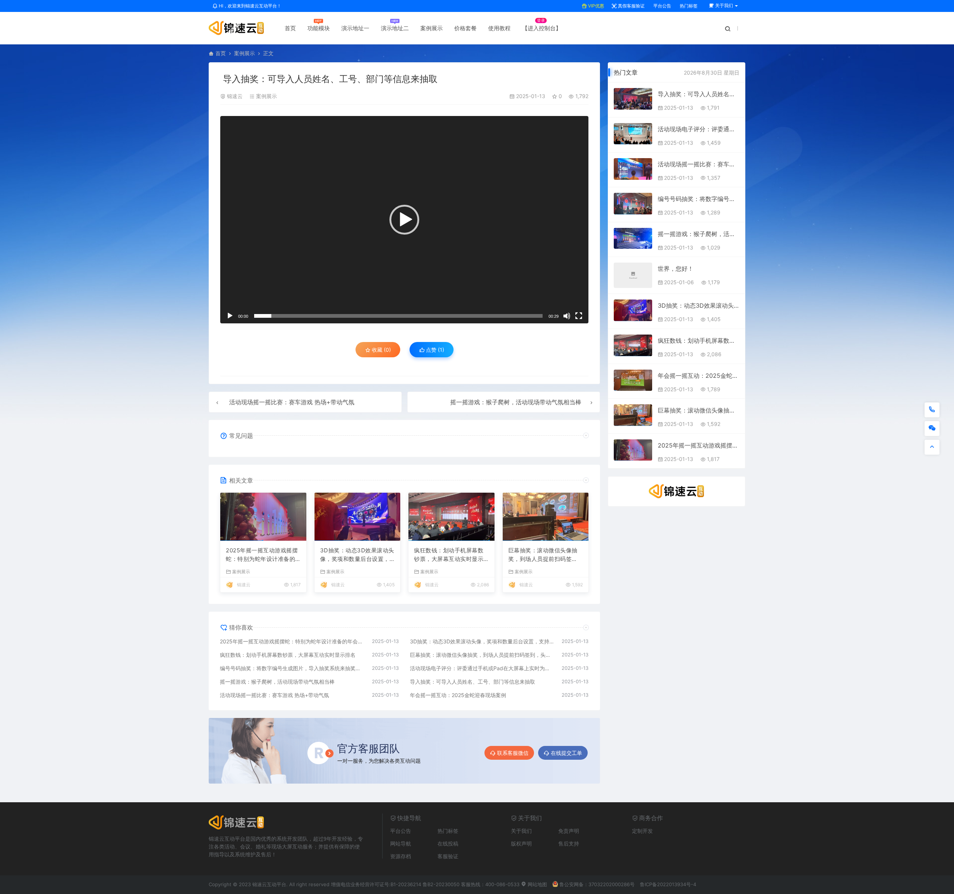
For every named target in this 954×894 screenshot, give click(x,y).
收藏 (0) (380, 349)
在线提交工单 (566, 753)
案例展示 (431, 28)
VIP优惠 (595, 6)
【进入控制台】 (541, 28)
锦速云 (235, 96)
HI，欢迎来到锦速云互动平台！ (249, 6)
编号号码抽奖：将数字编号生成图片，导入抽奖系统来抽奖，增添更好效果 (292, 668)
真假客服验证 (631, 6)
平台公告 (661, 6)
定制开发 (642, 831)
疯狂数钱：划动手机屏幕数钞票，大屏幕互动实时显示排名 (448, 555)
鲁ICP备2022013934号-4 (668, 884)
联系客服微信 (512, 753)
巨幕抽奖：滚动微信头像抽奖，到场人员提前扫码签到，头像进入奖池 (543, 555)
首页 (290, 28)
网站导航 (400, 843)
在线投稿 (447, 843)
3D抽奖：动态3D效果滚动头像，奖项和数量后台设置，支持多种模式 (357, 555)
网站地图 (536, 884)
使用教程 (499, 28)
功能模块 (318, 28)
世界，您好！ (676, 268)
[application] (404, 219)
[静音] (567, 316)
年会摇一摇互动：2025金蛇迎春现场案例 (458, 695)
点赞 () (434, 349)
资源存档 (400, 856)
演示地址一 (355, 28)
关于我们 (521, 831)
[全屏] (578, 316)
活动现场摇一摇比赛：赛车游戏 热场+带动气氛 (291, 402)
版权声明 (521, 843)
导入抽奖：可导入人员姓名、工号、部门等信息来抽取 (472, 681)
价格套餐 (465, 28)
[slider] (398, 316)
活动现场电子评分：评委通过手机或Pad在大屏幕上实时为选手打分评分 (482, 668)
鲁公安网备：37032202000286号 (597, 884)
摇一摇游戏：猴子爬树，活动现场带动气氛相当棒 (515, 402)
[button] (404, 220)
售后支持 (568, 843)
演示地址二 (395, 28)
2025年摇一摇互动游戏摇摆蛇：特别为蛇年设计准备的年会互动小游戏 (262, 555)
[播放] (230, 316)
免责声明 (568, 831)
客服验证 (447, 856)
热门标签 (688, 6)
